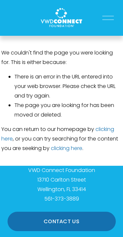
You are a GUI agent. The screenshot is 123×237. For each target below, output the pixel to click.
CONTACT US (61, 221)
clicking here (66, 148)
